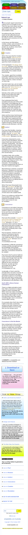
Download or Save (12, 368)
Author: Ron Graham (6, 14)
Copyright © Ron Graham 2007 (12, 522)
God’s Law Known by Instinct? (11, 397)
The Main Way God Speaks (10, 444)
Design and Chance (8, 421)
